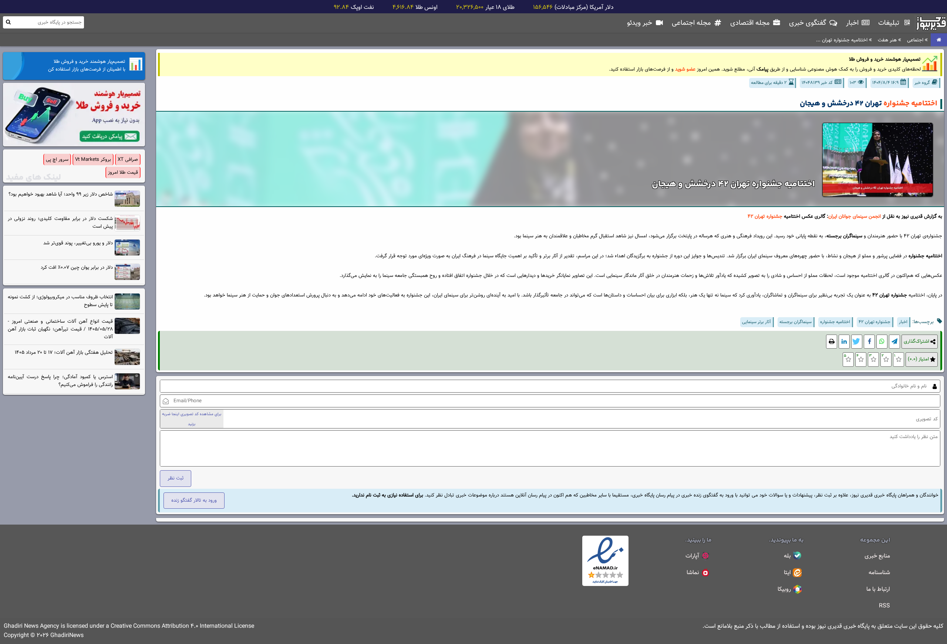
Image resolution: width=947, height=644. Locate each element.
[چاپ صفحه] (831, 342)
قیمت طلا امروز (123, 172)
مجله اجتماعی (692, 23)
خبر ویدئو (640, 23)
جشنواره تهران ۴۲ (765, 216)
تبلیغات (889, 23)
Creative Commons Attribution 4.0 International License (182, 626)
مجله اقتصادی (750, 23)
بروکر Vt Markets (93, 159)
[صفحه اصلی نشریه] (939, 40)
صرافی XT (128, 159)
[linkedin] (844, 342)
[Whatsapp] (881, 342)
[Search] (8, 22)
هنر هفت (888, 40)
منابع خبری (877, 556)
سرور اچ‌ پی (57, 159)
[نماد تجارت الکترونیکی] (605, 584)
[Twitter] (856, 342)
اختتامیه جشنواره (910, 103)
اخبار (853, 23)
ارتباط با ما (878, 589)
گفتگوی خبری (808, 23)
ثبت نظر (175, 478)
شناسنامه (879, 572)
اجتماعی (916, 40)
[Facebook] (869, 342)
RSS (884, 606)
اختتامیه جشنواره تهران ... (842, 40)
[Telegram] (894, 342)
